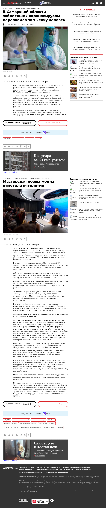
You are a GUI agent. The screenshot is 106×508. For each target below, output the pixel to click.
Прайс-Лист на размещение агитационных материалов (55, 470)
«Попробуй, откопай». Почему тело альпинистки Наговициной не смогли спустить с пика (90, 61)
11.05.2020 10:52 (7, 8)
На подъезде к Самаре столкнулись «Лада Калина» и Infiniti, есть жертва (87, 48)
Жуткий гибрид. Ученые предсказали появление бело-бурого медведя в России (91, 210)
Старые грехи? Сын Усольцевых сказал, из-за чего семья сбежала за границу (90, 183)
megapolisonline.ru (9, 71)
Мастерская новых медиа (11, 234)
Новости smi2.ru (10, 172)
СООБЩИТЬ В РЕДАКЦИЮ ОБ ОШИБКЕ (57, 472)
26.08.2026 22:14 (8, 178)
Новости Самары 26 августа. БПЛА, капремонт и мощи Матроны (86, 15)
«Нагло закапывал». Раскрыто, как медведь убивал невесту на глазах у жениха (90, 75)
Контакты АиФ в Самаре (83, 470)
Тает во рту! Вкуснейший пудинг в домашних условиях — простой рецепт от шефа (90, 89)
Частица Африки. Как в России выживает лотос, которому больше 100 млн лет (90, 197)
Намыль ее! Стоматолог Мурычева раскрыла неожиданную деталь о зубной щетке (90, 217)
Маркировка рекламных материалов (31, 472)
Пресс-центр (41, 467)
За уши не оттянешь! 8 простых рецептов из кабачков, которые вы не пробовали (91, 82)
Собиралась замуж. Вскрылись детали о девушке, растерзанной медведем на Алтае (89, 68)
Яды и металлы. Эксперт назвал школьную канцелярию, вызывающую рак (89, 95)
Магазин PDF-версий (53, 467)
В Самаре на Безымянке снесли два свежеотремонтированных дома (86, 40)
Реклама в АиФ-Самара (26, 470)
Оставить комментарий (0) (53, 123)
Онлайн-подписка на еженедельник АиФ (76, 467)
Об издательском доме (26, 467)
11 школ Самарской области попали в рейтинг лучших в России (86, 32)
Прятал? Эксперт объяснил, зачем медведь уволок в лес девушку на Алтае (90, 190)
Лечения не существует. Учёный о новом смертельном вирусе (90, 203)
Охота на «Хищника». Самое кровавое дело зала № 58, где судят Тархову (86, 24)
